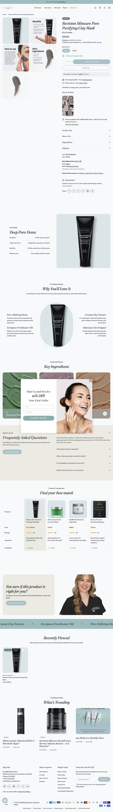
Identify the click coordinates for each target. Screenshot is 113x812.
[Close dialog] (91, 381)
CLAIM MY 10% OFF (39, 418)
